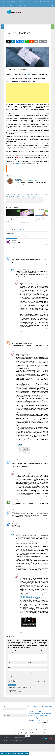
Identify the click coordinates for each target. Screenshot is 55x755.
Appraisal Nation (35, 713)
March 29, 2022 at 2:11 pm (30, 283)
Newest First (17, 229)
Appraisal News (42, 194)
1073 (11, 198)
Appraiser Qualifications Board (39, 720)
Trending (8, 1)
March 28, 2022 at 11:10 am (22, 240)
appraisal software (10, 200)
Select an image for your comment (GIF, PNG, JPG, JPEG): (20, 687)
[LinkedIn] (13, 41)
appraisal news (39, 198)
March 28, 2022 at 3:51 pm (25, 269)
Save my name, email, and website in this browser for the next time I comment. (26, 673)
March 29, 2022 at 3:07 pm (26, 473)
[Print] (45, 41)
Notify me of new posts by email (16, 676)
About (28, 1)
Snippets (14, 1)
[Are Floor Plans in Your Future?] (27, 212)
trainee (37, 202)
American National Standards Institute (21, 194)
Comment (10, 652)
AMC (32, 711)
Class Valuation (38, 706)
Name (9, 662)
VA (40, 202)
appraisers (21, 200)
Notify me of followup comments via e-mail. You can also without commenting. (27, 681)
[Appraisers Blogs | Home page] (13, 12)
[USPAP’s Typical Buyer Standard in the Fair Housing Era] (41, 212)
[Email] (36, 41)
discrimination (36, 711)
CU (30, 200)
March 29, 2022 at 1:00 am (25, 534)
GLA (11, 202)
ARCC (40, 713)
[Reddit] (31, 41)
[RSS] (51, 738)
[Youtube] (49, 738)
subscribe (35, 681)
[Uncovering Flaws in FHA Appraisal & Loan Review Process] (13, 212)
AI (13, 198)
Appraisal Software (10, 196)
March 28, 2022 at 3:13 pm (21, 342)
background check (44, 717)
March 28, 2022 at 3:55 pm (20, 462)
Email (29, 662)
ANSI (32, 194)
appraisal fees (38, 717)
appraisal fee (33, 706)
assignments (26, 200)
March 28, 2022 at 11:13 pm (19, 523)
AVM (40, 711)
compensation (34, 718)
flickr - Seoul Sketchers (45, 188)
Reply (13, 247)
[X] (8, 41)
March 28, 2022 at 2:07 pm (20, 258)
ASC (50, 722)
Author (8, 175)
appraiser (16, 200)
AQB (46, 720)
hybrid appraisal (27, 202)
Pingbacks (23, 236)
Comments (12, 236)
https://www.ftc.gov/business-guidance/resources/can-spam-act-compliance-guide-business (33, 595)
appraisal (34, 198)
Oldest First (22, 229)
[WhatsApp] (27, 41)
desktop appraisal (36, 200)
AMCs (42, 706)
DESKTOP (28, 74)
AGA (34, 717)
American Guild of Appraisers (39, 715)
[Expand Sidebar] (2, 26)
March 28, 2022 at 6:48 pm (20, 512)
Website (9, 667)
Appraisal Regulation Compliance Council (39, 708)
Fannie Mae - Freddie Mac (31, 196)
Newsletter (22, 5)
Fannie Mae (42, 200)
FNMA (8, 202)
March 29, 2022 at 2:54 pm (26, 354)
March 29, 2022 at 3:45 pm (30, 576)
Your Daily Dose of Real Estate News (10, 5)
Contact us (35, 1)
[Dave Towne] (10, 183)
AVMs (33, 715)
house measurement (19, 202)
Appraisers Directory (45, 1)
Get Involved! (21, 1)
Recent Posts (14, 175)
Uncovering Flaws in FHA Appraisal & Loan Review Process (12, 219)
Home (3, 1)
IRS (31, 202)
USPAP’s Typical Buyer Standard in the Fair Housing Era (40, 219)
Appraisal (36, 194)
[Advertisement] (26, 18)
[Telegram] (22, 41)
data (47, 708)
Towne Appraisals (33, 180)
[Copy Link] (41, 41)
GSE (14, 202)
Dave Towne (10, 37)
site (34, 202)
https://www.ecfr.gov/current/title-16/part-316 (30, 597)
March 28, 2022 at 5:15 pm (21, 501)
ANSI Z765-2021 (19, 163)
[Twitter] (46, 738)
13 (49, 26)
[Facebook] (18, 41)
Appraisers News (20, 196)
